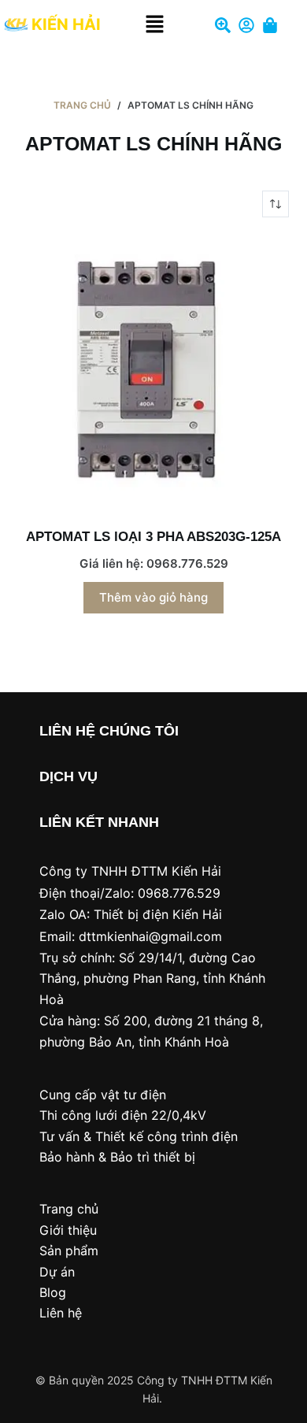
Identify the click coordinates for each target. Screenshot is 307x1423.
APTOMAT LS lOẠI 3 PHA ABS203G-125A (153, 536)
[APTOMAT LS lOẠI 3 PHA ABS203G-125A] (153, 372)
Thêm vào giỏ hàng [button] (153, 597)
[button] (155, 25)
